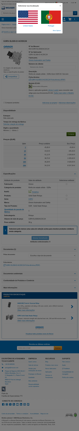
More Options (57, 30)
